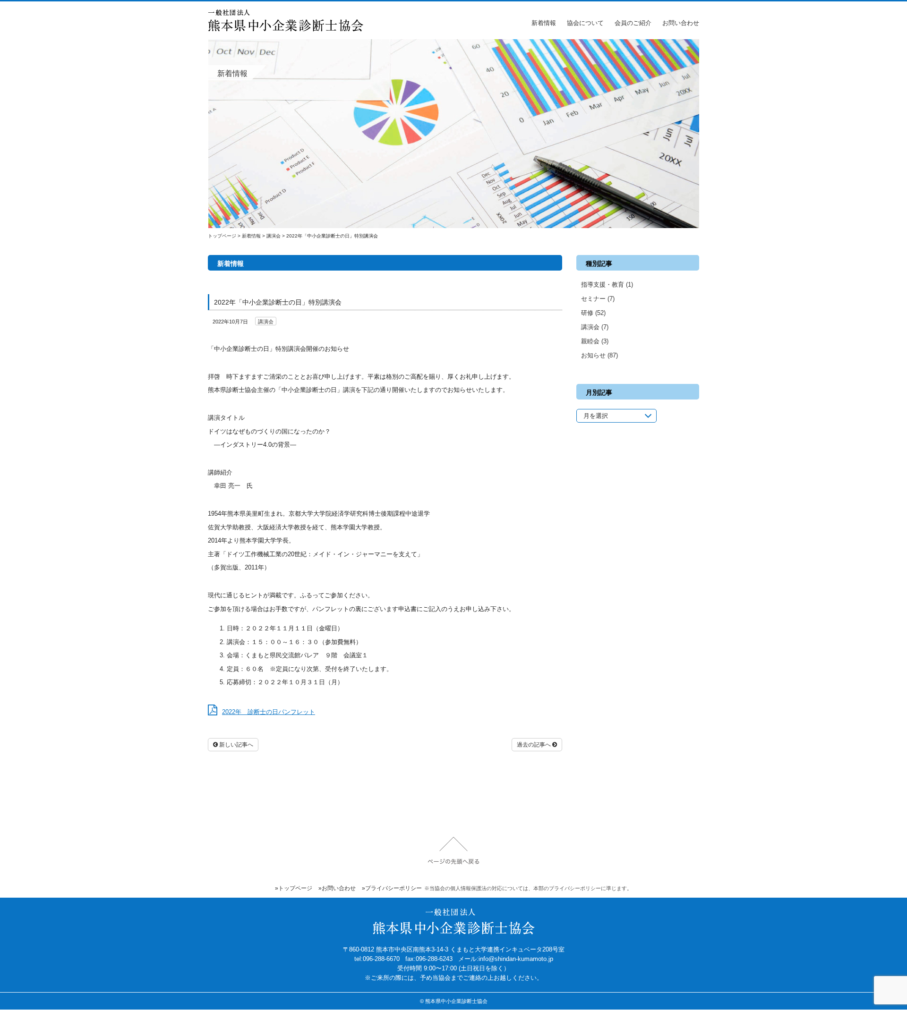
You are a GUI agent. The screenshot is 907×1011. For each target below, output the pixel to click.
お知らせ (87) (599, 355)
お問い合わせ (680, 22)
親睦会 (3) (594, 341)
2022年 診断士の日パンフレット (268, 711)
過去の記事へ (534, 744)
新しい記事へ (235, 744)
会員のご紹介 (633, 22)
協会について (585, 22)
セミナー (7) (598, 298)
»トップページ (293, 888)
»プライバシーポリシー (392, 888)
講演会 (266, 321)
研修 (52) (593, 312)
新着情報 (543, 22)
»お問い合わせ (337, 888)
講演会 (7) (594, 327)
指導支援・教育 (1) (607, 284)
